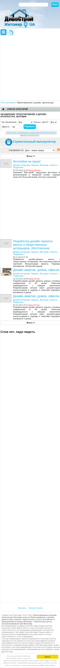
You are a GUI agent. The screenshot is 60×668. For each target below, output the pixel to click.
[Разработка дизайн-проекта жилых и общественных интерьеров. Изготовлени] (6, 240)
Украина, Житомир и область (44, 165)
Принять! (47, 656)
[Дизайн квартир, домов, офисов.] (6, 269)
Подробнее (18, 167)
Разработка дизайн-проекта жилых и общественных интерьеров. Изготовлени (32, 244)
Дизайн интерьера (21, 165)
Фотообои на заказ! (27, 161)
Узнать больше (50, 665)
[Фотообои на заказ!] (6, 160)
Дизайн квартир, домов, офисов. (36, 270)
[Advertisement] (30, 67)
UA (32, 24)
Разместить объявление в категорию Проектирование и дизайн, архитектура (31, 134)
